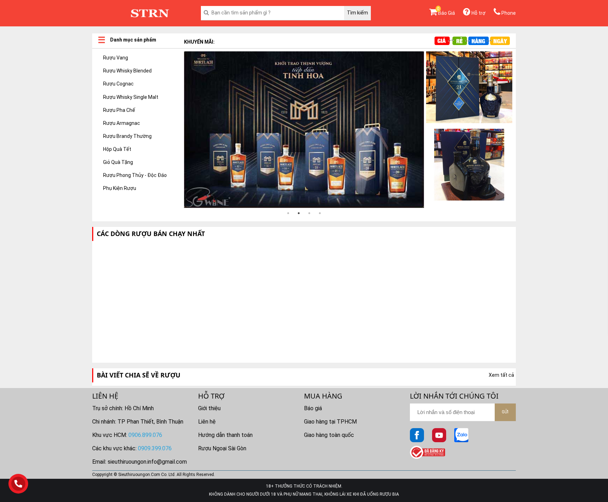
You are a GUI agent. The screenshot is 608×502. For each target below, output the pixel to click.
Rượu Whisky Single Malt (130, 97)
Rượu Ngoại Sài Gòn (222, 448)
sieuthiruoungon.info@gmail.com (147, 461)
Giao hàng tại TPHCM (330, 421)
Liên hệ (207, 421)
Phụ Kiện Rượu (119, 188)
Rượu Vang (115, 58)
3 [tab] (309, 213)
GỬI (505, 411)
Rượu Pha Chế (119, 110)
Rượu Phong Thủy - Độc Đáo (135, 175)
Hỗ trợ (478, 13)
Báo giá (313, 408)
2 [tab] (298, 213)
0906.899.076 (145, 435)
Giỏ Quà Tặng (118, 162)
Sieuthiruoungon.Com (139, 474)
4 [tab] (319, 213)
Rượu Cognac (118, 84)
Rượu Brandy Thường (127, 136)
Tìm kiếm (357, 12)
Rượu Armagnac (121, 123)
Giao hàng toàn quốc (329, 435)
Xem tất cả (501, 375)
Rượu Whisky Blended (127, 71)
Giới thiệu (209, 408)
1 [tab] (288, 213)
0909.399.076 (155, 448)
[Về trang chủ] (150, 13)
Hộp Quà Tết (117, 149)
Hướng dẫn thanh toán (225, 435)
